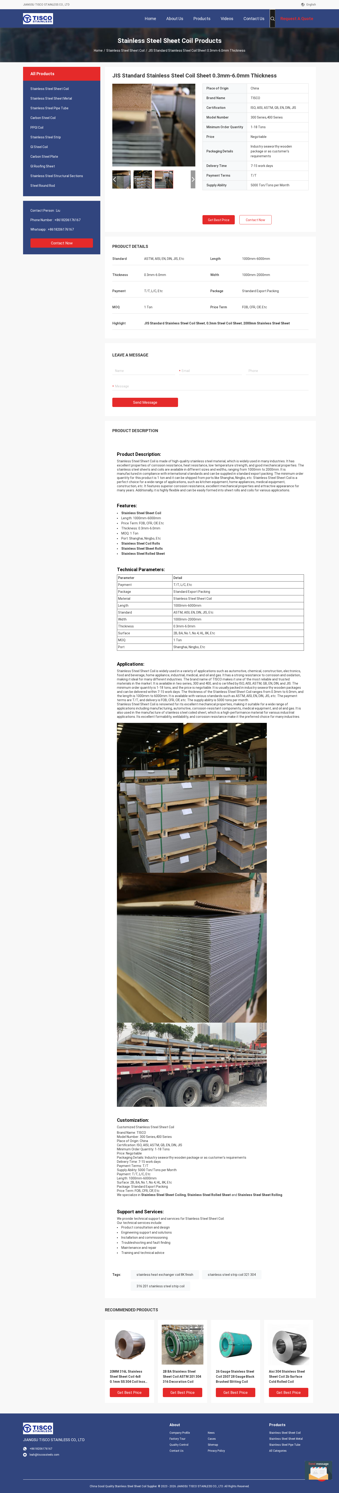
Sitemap (213, 1444)
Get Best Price (218, 220)
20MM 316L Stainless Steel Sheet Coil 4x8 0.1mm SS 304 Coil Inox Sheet (127, 1377)
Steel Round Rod (42, 185)
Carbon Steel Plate (44, 156)
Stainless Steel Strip (45, 137)
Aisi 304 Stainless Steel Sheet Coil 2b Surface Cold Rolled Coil (287, 1376)
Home (98, 50)
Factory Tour (177, 1438)
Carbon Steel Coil (43, 118)
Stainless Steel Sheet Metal (51, 98)
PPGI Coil (36, 127)
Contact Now (62, 243)
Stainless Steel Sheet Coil (125, 50)
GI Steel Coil (39, 147)
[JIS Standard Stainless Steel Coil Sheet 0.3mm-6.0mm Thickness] (153, 125)
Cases (212, 1438)
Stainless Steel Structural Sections (56, 176)
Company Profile (180, 1432)
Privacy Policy (216, 1450)
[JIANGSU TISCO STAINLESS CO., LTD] (38, 18)
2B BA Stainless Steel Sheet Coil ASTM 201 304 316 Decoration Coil (182, 1376)
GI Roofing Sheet (42, 166)
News (211, 1432)
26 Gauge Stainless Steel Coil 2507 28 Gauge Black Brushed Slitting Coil (235, 1376)
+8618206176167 (67, 220)
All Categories (278, 1450)
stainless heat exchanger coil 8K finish (165, 1274)
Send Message (145, 402)
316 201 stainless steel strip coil (160, 1286)
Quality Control (179, 1444)
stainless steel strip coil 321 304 (232, 1274)
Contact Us (177, 1450)
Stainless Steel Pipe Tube (49, 108)
